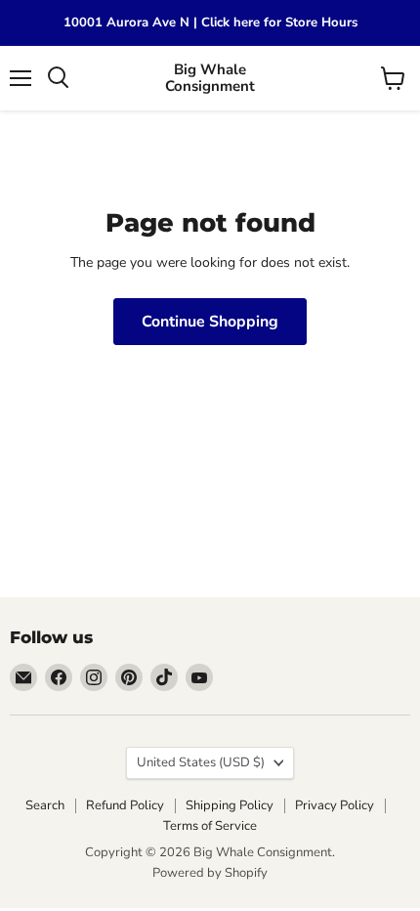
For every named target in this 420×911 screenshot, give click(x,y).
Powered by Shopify (210, 873)
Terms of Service (210, 826)
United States (201, 762)
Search (44, 805)
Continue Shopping (210, 321)
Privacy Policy (334, 805)
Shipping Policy (229, 805)
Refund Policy (125, 805)
